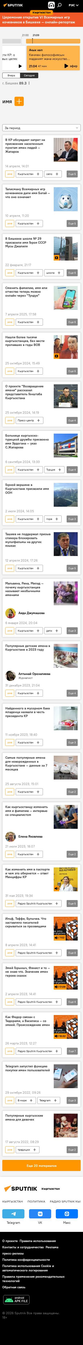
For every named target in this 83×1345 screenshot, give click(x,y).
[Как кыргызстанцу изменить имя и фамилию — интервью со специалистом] (66, 817)
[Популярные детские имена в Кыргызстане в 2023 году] (66, 656)
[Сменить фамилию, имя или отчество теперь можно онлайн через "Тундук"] (66, 298)
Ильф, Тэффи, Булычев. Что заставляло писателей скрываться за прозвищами (25, 923)
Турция (50, 469)
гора (49, 519)
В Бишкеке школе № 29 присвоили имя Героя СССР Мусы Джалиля (25, 242)
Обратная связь (13, 1287)
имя (7, 101)
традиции (24, 1149)
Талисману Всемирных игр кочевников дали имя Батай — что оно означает (27, 193)
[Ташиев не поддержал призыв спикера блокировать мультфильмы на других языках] (66, 544)
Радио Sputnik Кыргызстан (35, 903)
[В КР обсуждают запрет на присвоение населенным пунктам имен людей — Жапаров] (66, 150)
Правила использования (38, 1241)
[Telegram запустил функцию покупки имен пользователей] (66, 1076)
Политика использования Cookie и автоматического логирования (28, 1268)
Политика (36, 1201)
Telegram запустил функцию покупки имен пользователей (27, 1068)
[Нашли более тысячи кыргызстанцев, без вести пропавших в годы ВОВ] (66, 347)
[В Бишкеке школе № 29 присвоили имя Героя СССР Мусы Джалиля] (66, 249)
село (49, 174)
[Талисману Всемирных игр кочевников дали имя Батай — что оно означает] (66, 199)
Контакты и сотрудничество (23, 1247)
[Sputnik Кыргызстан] (13, 7)
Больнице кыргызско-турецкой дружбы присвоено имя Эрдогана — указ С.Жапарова (27, 441)
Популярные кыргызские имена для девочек (24, 1117)
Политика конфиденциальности (26, 1260)
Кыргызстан (25, 174)
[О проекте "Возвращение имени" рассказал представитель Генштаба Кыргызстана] (66, 396)
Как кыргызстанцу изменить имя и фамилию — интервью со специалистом (26, 811)
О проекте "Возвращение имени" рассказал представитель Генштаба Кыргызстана (24, 392)
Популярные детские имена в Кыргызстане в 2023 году (27, 648)
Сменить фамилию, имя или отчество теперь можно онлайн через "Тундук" (26, 292)
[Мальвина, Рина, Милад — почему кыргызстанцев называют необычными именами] (66, 593)
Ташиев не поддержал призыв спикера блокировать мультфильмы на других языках (27, 540)
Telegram (45, 1100)
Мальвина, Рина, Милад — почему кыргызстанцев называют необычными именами (24, 589)
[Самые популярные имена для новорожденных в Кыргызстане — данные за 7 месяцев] (66, 768)
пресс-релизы (13, 1253)
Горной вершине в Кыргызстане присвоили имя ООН (27, 489)
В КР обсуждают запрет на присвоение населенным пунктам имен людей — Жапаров (25, 145)
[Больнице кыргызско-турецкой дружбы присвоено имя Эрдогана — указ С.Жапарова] (66, 445)
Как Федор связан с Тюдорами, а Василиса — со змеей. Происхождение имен (27, 1021)
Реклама (52, 1247)
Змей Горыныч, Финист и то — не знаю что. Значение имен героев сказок (27, 972)
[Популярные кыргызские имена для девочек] (66, 1125)
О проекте (10, 1241)
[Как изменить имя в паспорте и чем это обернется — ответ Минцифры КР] (66, 879)
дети (49, 630)
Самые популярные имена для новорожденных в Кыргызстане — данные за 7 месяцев (26, 763)
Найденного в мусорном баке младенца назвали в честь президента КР (27, 712)
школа (50, 272)
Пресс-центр (26, 420)
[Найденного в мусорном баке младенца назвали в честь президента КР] (66, 718)
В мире (22, 1100)
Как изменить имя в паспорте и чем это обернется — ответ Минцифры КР (27, 873)
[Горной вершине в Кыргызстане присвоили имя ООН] (66, 495)
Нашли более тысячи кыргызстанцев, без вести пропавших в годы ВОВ (24, 341)
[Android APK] (16, 1300)
